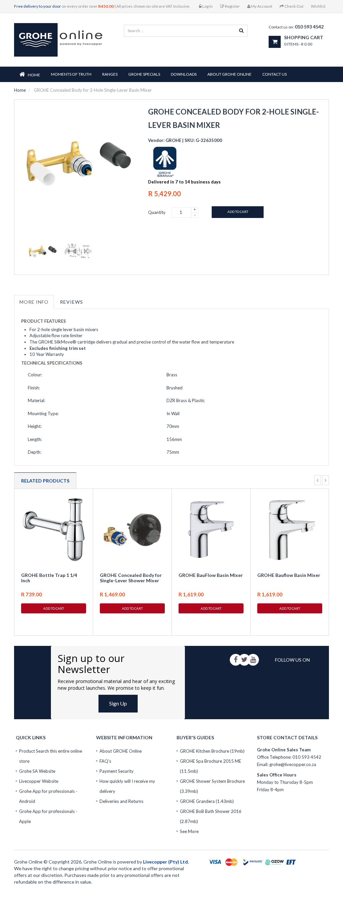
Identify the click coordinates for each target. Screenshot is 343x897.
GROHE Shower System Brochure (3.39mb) (212, 786)
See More (189, 831)
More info (34, 302)
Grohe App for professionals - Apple (48, 816)
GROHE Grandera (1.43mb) (207, 801)
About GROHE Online (120, 751)
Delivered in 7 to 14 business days (184, 181)
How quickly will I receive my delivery (127, 786)
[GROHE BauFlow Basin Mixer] (211, 530)
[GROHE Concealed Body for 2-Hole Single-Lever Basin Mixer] (42, 251)
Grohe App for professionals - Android (48, 796)
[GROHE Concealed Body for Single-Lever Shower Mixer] (132, 530)
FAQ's (105, 761)
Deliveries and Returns (121, 801)
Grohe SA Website (37, 771)
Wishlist (318, 6)
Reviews (71, 302)
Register (232, 6)
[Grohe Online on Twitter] (244, 660)
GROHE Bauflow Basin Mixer (288, 575)
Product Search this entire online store (50, 756)
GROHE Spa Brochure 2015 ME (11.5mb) (210, 766)
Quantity (156, 212)
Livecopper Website (38, 781)
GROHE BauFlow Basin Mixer (211, 575)
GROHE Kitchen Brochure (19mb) (212, 751)
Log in (207, 6)
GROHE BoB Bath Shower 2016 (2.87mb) (211, 816)
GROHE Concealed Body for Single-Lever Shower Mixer (131, 577)
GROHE (173, 140)
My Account (261, 6)
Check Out (293, 6)
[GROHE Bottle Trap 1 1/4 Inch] (53, 530)
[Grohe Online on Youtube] (253, 660)
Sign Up (118, 703)
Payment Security (116, 771)
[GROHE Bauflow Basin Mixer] (290, 530)
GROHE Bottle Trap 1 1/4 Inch (49, 577)
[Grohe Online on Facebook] (236, 660)
